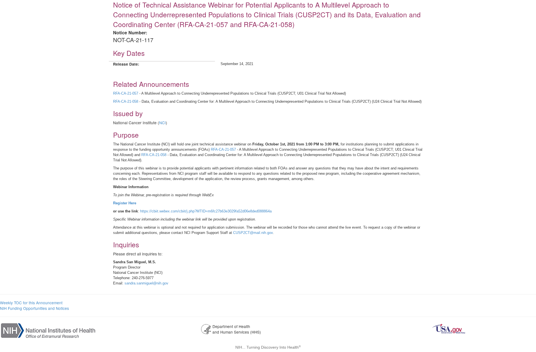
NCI (162, 122)
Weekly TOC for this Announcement (31, 302)
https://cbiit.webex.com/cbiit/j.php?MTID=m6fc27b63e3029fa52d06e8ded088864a (206, 211)
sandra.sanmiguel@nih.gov (146, 283)
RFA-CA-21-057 (125, 93)
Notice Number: (130, 32)
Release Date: (126, 64)
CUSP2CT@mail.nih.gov (253, 233)
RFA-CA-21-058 (125, 101)
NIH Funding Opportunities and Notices (34, 308)
